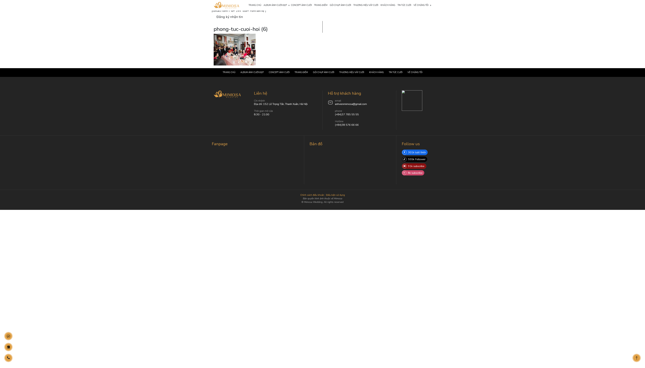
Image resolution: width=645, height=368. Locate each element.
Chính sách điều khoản (312, 195)
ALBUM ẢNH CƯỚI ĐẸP (275, 5)
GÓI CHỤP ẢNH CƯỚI (340, 5)
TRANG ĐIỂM (320, 5)
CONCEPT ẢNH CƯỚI (301, 5)
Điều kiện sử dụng (335, 195)
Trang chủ (255, 5)
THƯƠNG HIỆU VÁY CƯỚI (365, 5)
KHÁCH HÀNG (388, 5)
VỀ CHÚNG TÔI (421, 5)
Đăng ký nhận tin (230, 17)
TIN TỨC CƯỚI (404, 5)
